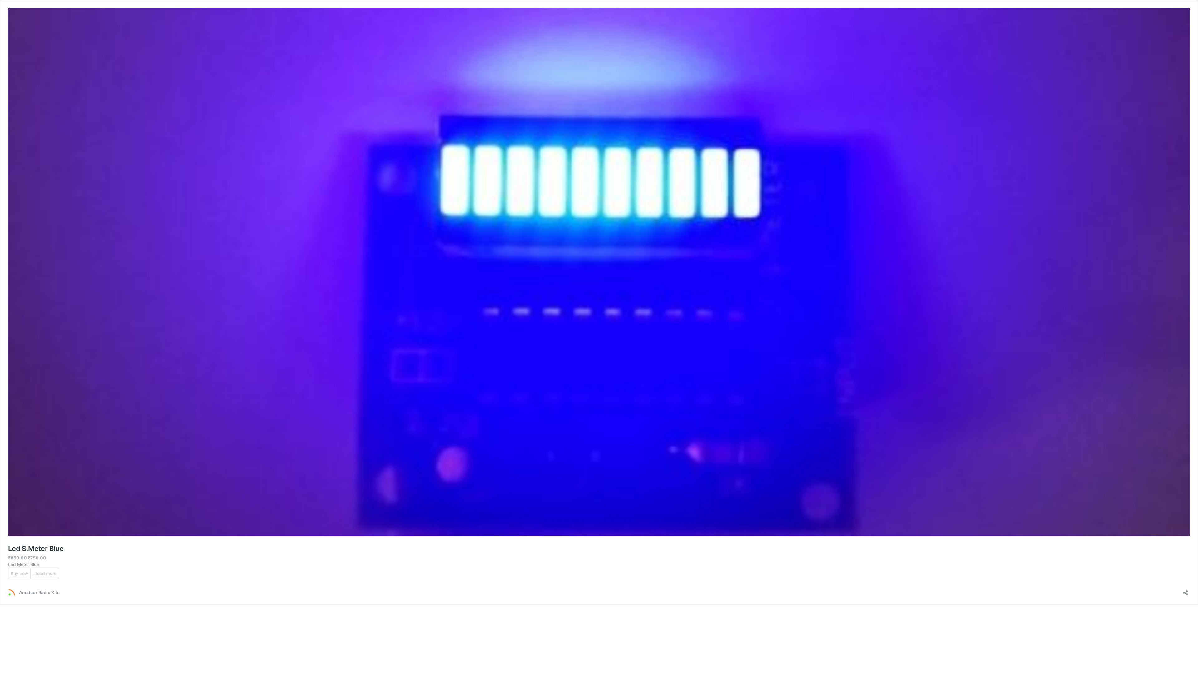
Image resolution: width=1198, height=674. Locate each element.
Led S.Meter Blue (36, 549)
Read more (45, 573)
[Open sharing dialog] (1185, 591)
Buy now (19, 573)
